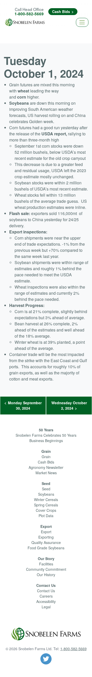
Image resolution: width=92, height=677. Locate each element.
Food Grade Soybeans (46, 547)
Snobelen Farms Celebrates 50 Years (46, 435)
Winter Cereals (46, 499)
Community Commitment (46, 569)
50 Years (46, 429)
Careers (46, 596)
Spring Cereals (46, 504)
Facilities (46, 563)
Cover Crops (46, 510)
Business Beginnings (46, 440)
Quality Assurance (46, 542)
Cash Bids (61, 11)
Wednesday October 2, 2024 (69, 405)
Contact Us (46, 585)
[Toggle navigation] (82, 22)
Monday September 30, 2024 (25, 405)
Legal (46, 606)
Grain (46, 451)
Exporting (46, 537)
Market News (46, 472)
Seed (46, 483)
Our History (46, 574)
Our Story (46, 558)
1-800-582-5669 (29, 14)
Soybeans (46, 494)
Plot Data (46, 515)
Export (46, 526)
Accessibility (46, 601)
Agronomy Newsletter (46, 467)
